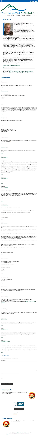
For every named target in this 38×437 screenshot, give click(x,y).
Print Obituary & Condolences (9, 67)
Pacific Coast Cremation (12, 72)
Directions (7, 434)
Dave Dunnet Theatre (13, 71)
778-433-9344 (11, 433)
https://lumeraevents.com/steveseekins (22, 62)
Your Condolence (3, 360)
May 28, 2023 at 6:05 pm (4, 137)
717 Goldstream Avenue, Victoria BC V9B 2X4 (21, 433)
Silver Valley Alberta (21, 72)
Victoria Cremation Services (20, 434)
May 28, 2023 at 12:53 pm (4, 91)
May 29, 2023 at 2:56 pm (4, 178)
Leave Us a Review (19, 408)
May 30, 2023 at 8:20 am (4, 223)
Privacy (27, 432)
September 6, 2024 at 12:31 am (5, 341)
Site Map (14, 434)
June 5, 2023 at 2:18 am (4, 329)
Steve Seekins (27, 72)
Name (2, 373)
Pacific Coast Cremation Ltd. (20, 432)
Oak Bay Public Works (29, 71)
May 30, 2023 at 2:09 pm (4, 296)
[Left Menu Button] (1, 1)
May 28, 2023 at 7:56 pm (4, 147)
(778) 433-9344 (33, 1)
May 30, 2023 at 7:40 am (4, 205)
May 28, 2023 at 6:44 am (4, 82)
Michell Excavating (20, 71)
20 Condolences (23, 22)
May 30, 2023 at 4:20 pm (4, 319)
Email (2, 378)
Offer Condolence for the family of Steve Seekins (11, 65)
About (29, 432)
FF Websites (31, 434)
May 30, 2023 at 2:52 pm (4, 309)
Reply (2, 87)
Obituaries (10, 70)
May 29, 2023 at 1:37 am (4, 157)
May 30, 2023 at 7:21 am (4, 187)
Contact (32, 432)
